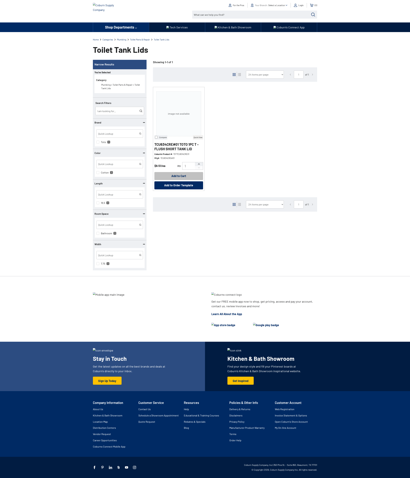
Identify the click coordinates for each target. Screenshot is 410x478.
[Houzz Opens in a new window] (118, 467)
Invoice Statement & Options (291, 415)
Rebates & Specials (194, 421)
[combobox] (252, 15)
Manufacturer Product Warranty (247, 427)
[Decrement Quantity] (199, 168)
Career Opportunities (105, 440)
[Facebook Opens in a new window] (94, 467)
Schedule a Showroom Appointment (158, 415)
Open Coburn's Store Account (291, 421)
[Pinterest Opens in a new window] (102, 467)
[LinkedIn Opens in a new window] (110, 467)
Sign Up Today (107, 381)
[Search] (313, 15)
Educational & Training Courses (201, 415)
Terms (232, 434)
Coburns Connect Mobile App (109, 446)
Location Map (100, 421)
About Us (98, 409)
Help (186, 409)
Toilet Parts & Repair (140, 39)
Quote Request (146, 421)
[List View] (239, 74)
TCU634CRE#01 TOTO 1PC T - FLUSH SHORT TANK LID (176, 146)
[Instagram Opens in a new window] (134, 467)
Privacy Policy (236, 421)
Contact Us (144, 409)
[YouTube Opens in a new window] (126, 467)
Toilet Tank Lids (161, 39)
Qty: (179, 166)
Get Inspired (240, 381)
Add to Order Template (178, 185)
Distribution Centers (104, 427)
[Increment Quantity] (199, 164)
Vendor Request (102, 434)
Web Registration (284, 409)
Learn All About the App (226, 314)
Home (96, 39)
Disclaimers (235, 415)
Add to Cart (178, 176)
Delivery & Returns (239, 409)
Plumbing (121, 39)
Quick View (198, 137)
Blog (186, 427)
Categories (107, 39)
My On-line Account (285, 427)
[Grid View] (234, 74)
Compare (163, 137)
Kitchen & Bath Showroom (107, 415)
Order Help (235, 440)
